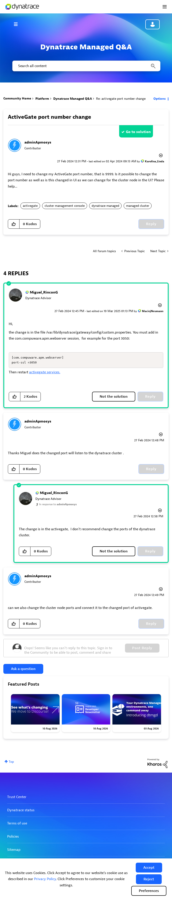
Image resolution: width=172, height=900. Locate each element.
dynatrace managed (105, 206)
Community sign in (152, 24)
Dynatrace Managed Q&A (72, 99)
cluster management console (65, 206)
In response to (58, 504)
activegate (30, 206)
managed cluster (137, 206)
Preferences (149, 891)
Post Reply (142, 648)
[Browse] (18, 24)
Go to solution (138, 132)
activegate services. (44, 372)
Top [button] (11, 762)
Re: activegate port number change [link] (121, 99)
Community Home (17, 98)
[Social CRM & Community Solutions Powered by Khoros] (157, 763)
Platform (42, 99)
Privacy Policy (45, 879)
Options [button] (159, 99)
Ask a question (23, 669)
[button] (149, 868)
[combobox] (86, 66)
